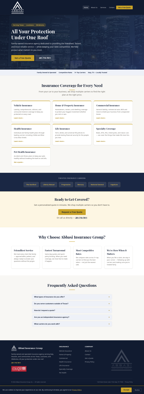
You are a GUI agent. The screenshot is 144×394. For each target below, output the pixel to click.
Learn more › (18, 118)
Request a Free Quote (72, 212)
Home (86, 7)
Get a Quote (89, 358)
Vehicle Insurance (65, 351)
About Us (94, 7)
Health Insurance (65, 362)
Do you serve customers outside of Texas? (72, 304)
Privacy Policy (89, 362)
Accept (126, 390)
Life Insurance (64, 365)
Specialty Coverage (66, 369)
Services (103, 7)
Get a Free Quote (124, 7)
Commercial (63, 358)
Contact (111, 7)
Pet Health (62, 373)
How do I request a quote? (72, 310)
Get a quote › (18, 162)
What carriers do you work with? (72, 324)
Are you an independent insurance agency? (72, 317)
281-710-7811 (45, 58)
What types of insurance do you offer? (72, 297)
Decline (137, 390)
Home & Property (65, 355)
